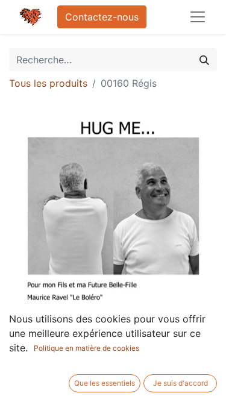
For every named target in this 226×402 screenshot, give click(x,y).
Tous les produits (48, 83)
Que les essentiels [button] (104, 383)
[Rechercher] (204, 59)
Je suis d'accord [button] (180, 383)
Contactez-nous (102, 17)
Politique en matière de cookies (86, 348)
